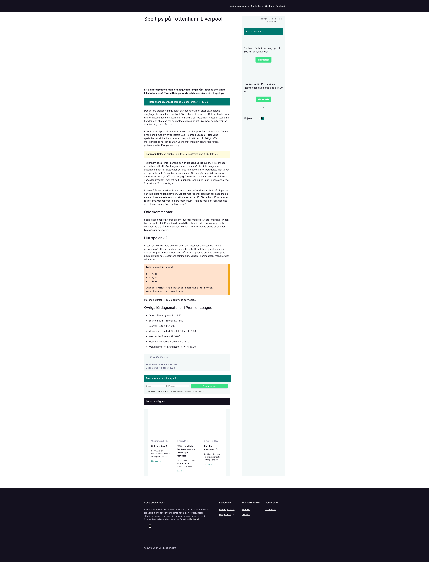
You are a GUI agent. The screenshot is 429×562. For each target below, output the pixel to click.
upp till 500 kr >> (208, 154)
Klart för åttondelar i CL (211, 448)
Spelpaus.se (225, 514)
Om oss (246, 514)
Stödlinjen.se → (226, 509)
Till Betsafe (263, 99)
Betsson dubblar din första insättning (177, 154)
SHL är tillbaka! (159, 446)
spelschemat (155, 173)
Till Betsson (263, 59)
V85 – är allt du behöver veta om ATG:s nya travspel (186, 451)
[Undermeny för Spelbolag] (262, 6)
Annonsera (270, 509)
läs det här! (194, 519)
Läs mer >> (156, 461)
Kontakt (246, 509)
